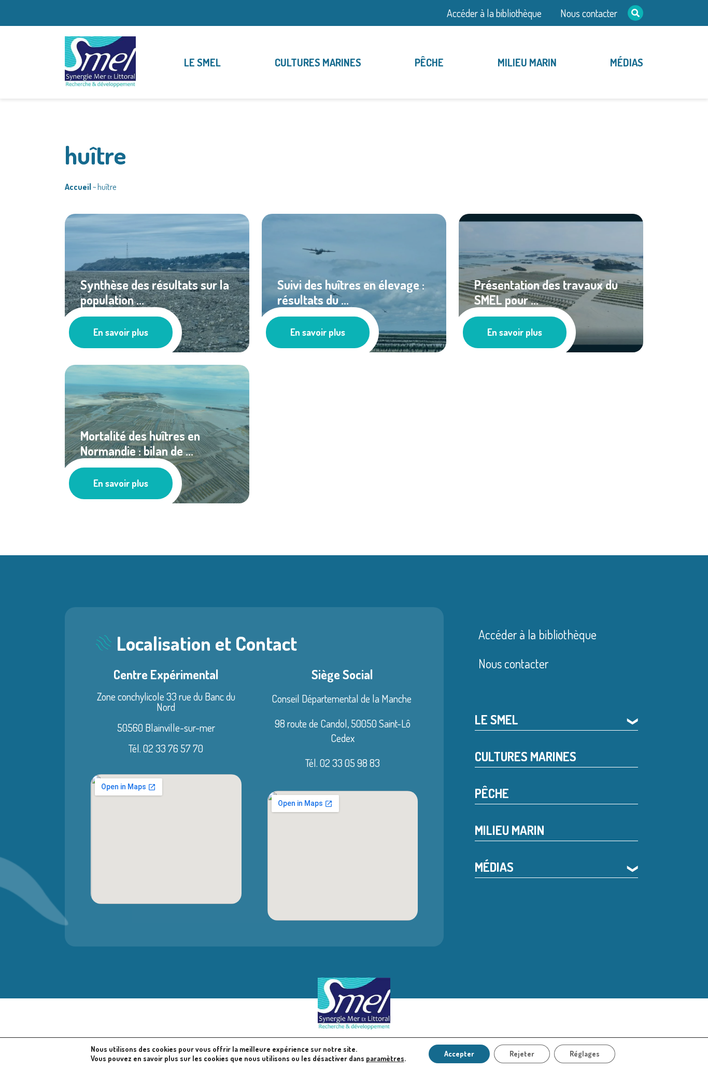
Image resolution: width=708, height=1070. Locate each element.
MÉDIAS (626, 62)
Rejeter (521, 1053)
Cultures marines (318, 62)
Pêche (429, 62)
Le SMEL (202, 62)
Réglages (585, 1053)
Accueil (78, 187)
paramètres (385, 1058)
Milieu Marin (527, 62)
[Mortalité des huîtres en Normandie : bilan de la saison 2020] (157, 432)
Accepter (459, 1053)
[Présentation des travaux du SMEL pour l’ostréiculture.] (551, 281)
